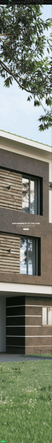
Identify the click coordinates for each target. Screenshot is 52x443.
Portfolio (34, 0)
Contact (42, 0)
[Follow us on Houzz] (36, 3)
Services (31, 0)
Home (26, 0)
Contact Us (26, 229)
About (28, 0)
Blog (36, 0)
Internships (39, 0)
